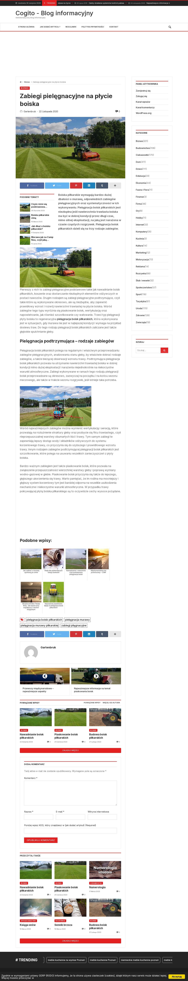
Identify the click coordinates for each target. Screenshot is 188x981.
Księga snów (28, 925)
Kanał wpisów (143, 102)
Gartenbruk (48, 647)
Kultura (139, 245)
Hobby (139, 217)
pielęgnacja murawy (77, 619)
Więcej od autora (111, 703)
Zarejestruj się (143, 90)
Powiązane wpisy (92, 703)
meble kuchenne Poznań (82, 960)
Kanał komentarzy (145, 107)
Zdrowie (140, 315)
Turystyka (141, 301)
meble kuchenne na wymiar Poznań (45, 960)
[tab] (92, 703)
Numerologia (97, 887)
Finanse (140, 197)
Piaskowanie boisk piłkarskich (66, 736)
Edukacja (140, 176)
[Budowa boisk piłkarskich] (105, 717)
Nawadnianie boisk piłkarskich (32, 736)
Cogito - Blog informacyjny (54, 13)
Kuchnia (140, 238)
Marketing (141, 252)
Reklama (140, 266)
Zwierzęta (141, 322)
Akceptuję (177, 976)
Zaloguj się (141, 96)
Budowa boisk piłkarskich (98, 736)
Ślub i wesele (143, 280)
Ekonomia (141, 183)
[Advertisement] (94, 52)
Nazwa (28, 811)
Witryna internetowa (98, 811)
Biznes (27, 82)
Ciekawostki (96, 883)
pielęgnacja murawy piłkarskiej (39, 625)
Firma (139, 204)
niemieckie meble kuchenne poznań (119, 960)
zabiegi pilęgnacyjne (73, 625)
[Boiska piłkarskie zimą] (25, 218)
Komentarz (30, 778)
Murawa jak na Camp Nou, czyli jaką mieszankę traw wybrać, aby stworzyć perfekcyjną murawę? (42, 239)
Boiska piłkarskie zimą (40, 216)
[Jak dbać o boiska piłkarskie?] (25, 229)
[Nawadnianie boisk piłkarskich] (36, 717)
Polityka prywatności (46, 978)
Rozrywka (60, 921)
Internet (140, 224)
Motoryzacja (142, 259)
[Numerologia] (105, 870)
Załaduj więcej (70, 750)
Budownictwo (143, 148)
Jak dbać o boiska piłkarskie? (40, 227)
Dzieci (139, 169)
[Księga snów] (36, 908)
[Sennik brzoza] (70, 908)
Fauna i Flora (142, 190)
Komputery (141, 231)
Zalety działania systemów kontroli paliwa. (74, 3)
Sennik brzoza (63, 925)
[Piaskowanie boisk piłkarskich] (70, 717)
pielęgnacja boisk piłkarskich (74, 319)
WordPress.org (143, 113)
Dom (138, 162)
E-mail (60, 811)
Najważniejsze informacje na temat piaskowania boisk (135, 3)
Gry (138, 211)
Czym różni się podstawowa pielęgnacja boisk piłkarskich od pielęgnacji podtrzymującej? (40, 205)
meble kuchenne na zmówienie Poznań (163, 960)
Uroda (139, 308)
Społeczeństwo (28, 921)
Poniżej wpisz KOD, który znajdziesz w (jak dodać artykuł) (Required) (60, 825)
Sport (138, 294)
